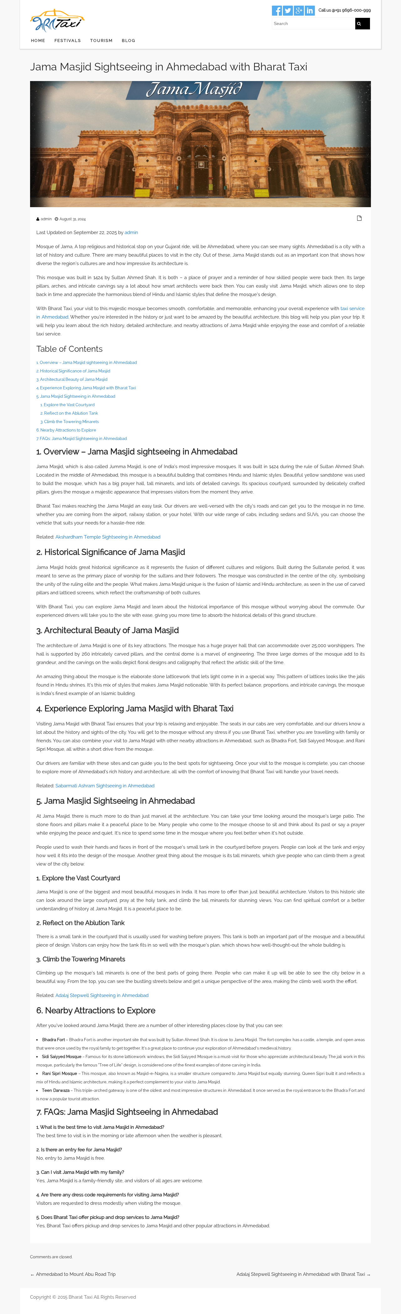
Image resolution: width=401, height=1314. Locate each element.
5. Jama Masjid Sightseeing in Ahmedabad (75, 396)
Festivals (68, 40)
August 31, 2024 (73, 219)
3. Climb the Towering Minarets (69, 421)
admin (46, 219)
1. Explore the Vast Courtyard (67, 404)
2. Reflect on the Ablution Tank (69, 413)
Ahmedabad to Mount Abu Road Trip (73, 1274)
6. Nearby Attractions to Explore (66, 430)
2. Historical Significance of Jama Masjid (73, 371)
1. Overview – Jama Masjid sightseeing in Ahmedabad (86, 362)
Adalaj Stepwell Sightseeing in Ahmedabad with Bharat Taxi (304, 1274)
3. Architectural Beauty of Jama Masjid (71, 379)
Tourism (101, 40)
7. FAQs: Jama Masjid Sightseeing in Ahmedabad (81, 438)
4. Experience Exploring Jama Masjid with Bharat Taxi (86, 388)
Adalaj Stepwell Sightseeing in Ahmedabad (101, 995)
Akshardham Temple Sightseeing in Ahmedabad (107, 537)
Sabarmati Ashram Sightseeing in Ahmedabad (104, 786)
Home (38, 40)
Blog (128, 40)
